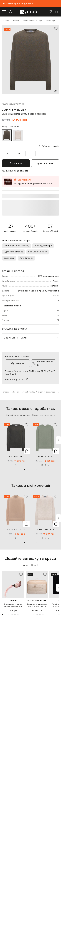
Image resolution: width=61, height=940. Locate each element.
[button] (24, 469)
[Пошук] (11, 12)
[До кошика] (27, 451)
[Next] (58, 440)
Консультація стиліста (17, 170)
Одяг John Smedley (13, 251)
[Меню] (4, 12)
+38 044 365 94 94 (45, 363)
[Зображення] (56, 92)
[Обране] (50, 12)
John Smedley (14, 110)
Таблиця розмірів (50, 146)
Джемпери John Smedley (16, 245)
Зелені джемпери (43, 245)
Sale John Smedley (37, 251)
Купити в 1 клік (45, 163)
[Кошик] (56, 12)
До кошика (16, 163)
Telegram (19, 363)
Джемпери (9, 258)
